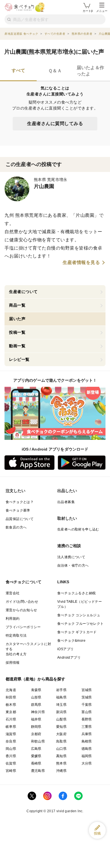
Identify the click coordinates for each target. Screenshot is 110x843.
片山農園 (44, 186)
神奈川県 (38, 712)
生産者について (23, 291)
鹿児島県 (38, 771)
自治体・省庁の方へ (73, 565)
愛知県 (61, 727)
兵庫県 (87, 734)
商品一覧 (17, 305)
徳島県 (87, 749)
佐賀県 (11, 763)
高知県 (61, 756)
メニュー (101, 10)
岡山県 (11, 749)
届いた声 (17, 318)
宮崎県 (11, 771)
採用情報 (13, 663)
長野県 (87, 719)
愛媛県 (36, 756)
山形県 (36, 697)
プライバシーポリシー (23, 627)
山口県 (61, 749)
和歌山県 (38, 741)
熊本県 (61, 763)
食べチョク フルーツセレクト (80, 624)
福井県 (36, 719)
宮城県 (87, 690)
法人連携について (71, 557)
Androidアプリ (69, 657)
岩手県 (61, 690)
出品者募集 (66, 502)
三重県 (87, 727)
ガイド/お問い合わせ (22, 602)
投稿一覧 (17, 332)
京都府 (36, 734)
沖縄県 (61, 771)
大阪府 (61, 734)
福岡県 (87, 756)
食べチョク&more (71, 641)
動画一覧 (17, 346)
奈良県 (11, 741)
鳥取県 (61, 741)
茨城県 (87, 697)
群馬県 (36, 705)
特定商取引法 (16, 635)
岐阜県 (11, 727)
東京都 (11, 712)
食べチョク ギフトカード (77, 632)
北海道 (11, 690)
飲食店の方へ (16, 527)
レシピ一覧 (19, 359)
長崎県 (36, 763)
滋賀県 (11, 734)
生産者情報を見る (81, 262)
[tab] (18, 71)
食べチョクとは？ (20, 502)
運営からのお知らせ (21, 610)
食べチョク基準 (18, 510)
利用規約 (13, 619)
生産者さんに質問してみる (55, 123)
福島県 (61, 697)
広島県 (36, 749)
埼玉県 (61, 705)
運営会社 (13, 593)
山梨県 (61, 719)
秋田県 (11, 697)
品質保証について (20, 519)
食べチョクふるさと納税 (76, 593)
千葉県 (87, 705)
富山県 (87, 712)
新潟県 (61, 712)
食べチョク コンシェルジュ (78, 615)
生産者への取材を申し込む (78, 529)
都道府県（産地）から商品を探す (35, 679)
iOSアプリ (65, 649)
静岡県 (36, 727)
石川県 (11, 719)
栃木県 (11, 705)
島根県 (87, 741)
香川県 (11, 756)
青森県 (36, 690)
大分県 (87, 763)
